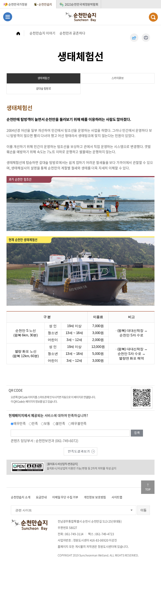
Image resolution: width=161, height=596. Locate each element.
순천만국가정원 (17, 4)
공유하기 (134, 37)
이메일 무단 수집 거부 (65, 497)
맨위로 (148, 487)
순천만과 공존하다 (72, 33)
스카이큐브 (118, 78)
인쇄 (146, 37)
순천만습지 (45, 4)
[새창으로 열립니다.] (80, 451)
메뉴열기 (7, 16)
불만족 (60, 423)
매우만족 (19, 423)
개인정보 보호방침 (95, 497)
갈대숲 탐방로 (43, 88)
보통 (47, 423)
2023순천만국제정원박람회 (81, 4)
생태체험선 (44, 78)
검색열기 (153, 17)
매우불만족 (79, 423)
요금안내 (41, 497)
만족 (35, 423)
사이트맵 (117, 497)
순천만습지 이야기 (42, 33)
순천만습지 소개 (20, 497)
